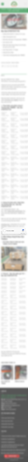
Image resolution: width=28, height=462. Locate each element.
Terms (24, 233)
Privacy (22, 233)
